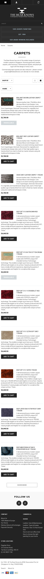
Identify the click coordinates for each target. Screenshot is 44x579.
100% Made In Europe (8, 520)
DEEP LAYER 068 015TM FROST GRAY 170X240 (28, 409)
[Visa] (3, 572)
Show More (22, 485)
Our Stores (4, 523)
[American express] (12, 572)
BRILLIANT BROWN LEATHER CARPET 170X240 (28, 98)
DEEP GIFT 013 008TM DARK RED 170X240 (27, 212)
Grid (35, 80)
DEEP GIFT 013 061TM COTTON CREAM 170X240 (29, 253)
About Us (4, 518)
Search (3, 568)
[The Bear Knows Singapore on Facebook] (18, 503)
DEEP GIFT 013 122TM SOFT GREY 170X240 (27, 332)
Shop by (5, 80)
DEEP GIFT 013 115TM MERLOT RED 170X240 (28, 292)
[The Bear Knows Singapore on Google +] (25, 503)
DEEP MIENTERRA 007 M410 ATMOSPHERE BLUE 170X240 (26, 448)
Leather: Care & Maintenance (32, 523)
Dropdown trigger (16, 2)
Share (4, 89)
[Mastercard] (7, 572)
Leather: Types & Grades (31, 525)
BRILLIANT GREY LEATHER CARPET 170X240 (27, 137)
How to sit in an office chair (31, 532)
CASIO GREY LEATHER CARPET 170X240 (29, 175)
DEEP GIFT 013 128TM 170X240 (26, 370)
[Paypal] (16, 572)
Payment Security (7, 527)
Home (3, 45)
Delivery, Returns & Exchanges (10, 525)
